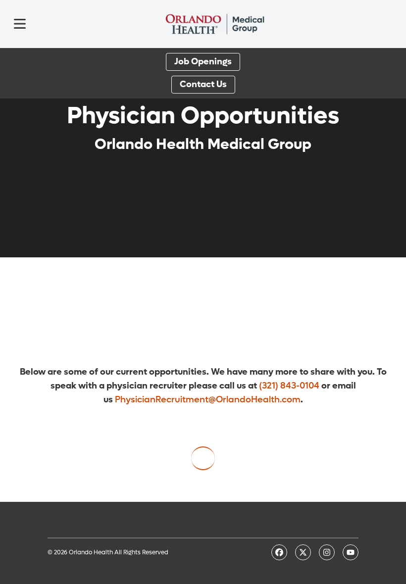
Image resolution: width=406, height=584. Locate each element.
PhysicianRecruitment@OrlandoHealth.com (208, 399)
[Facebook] (279, 552)
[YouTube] (350, 552)
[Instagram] (327, 552)
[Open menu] (20, 24)
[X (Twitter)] (303, 552)
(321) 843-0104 (289, 385)
